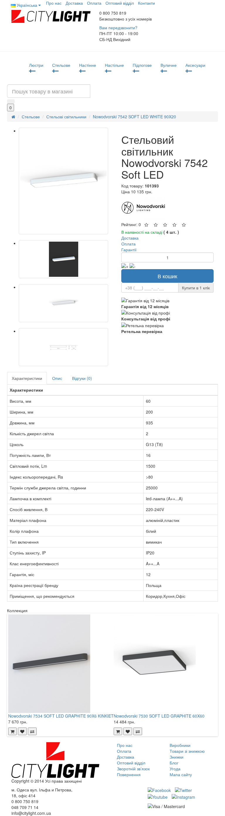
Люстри (36, 65)
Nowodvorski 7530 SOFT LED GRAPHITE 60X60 (159, 716)
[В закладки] (22, 731)
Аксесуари (195, 65)
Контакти (146, 3)
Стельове (61, 65)
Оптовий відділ (119, 3)
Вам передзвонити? (118, 27)
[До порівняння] (32, 731)
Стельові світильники (66, 117)
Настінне (87, 65)
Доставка (74, 3)
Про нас (54, 3)
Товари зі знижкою (187, 751)
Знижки (176, 757)
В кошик (167, 276)
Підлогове (142, 65)
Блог (174, 763)
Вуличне (169, 65)
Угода (175, 768)
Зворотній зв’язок (133, 768)
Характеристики (27, 378)
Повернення (129, 774)
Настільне (114, 65)
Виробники (180, 745)
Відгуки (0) (82, 378)
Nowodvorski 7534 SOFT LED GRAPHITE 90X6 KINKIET (61, 716)
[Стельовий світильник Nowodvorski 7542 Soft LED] (63, 181)
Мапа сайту (181, 774)
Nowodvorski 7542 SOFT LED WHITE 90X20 (134, 117)
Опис (57, 378)
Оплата (94, 3)
